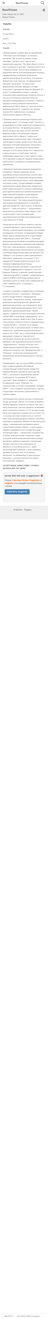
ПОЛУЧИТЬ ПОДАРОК (17, 492)
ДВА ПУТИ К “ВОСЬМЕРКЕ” (13, 1316)
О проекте (18, 510)
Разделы (28, 510)
